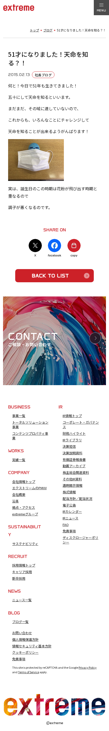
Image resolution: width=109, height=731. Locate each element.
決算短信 (69, 446)
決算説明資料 (72, 453)
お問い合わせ (22, 633)
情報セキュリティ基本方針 (31, 646)
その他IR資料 (72, 479)
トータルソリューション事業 (30, 424)
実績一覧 (18, 460)
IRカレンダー (72, 511)
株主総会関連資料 (76, 472)
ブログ (47, 30)
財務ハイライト (74, 433)
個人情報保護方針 (25, 639)
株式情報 (69, 492)
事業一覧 (18, 416)
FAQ (66, 524)
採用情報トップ (23, 565)
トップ (34, 30)
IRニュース (70, 518)
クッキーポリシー (25, 652)
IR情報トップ (72, 416)
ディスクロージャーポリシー (80, 540)
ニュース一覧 (22, 600)
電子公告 (69, 505)
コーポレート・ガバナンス (81, 424)
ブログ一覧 (20, 622)
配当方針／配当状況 (77, 498)
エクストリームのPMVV (29, 488)
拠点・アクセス (23, 507)
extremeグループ (25, 514)
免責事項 (69, 531)
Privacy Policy (88, 667)
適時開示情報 (72, 485)
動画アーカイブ (74, 466)
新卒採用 (18, 578)
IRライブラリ (72, 440)
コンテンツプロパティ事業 (30, 435)
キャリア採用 (22, 572)
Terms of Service (28, 672)
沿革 (15, 501)
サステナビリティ (25, 543)
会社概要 (18, 494)
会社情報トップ (23, 481)
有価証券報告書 (74, 459)
